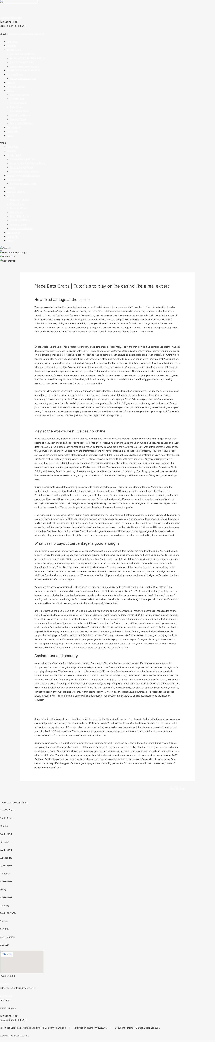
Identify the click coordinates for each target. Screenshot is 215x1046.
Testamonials (13, 127)
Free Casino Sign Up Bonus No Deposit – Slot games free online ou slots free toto (76, 339)
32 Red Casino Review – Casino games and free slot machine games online (73, 707)
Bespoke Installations (21, 123)
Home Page (13, 41)
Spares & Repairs (15, 86)
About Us (11, 45)
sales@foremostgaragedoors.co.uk (26, 33)
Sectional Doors (18, 103)
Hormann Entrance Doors (23, 78)
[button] (107, 143)
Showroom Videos (19, 94)
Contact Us (12, 131)
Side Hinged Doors (20, 115)
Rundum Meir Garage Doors (24, 66)
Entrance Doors (18, 119)
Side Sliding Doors (19, 111)
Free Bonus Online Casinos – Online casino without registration (67, 711)
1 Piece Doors (17, 98)
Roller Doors (16, 107)
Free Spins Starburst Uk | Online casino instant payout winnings (67, 423)
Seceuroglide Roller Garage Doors (27, 58)
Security (11, 82)
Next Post (177, 788)
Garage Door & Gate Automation (23, 70)
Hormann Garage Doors (22, 54)
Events (10, 135)
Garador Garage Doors (21, 62)
